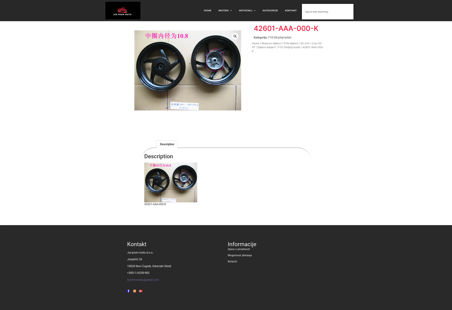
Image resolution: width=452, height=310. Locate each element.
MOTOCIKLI (245, 10)
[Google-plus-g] (140, 291)
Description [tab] (167, 144)
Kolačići (232, 261)
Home (255, 43)
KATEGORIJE (270, 10)
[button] (235, 36)
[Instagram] (134, 291)
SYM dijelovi (291, 43)
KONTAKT (291, 10)
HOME (207, 10)
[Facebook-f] (128, 291)
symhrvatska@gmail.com (143, 279)
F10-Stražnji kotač (279, 37)
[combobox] (327, 11)
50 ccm (305, 43)
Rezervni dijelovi (271, 43)
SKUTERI (223, 10)
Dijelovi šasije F (266, 47)
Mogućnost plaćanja (240, 255)
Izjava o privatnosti (239, 249)
